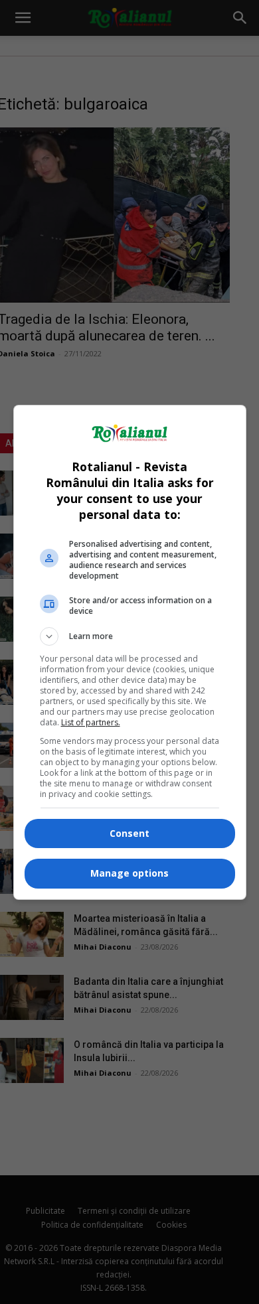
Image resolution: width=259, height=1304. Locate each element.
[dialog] (129, 652)
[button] (130, 636)
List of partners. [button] (90, 722)
